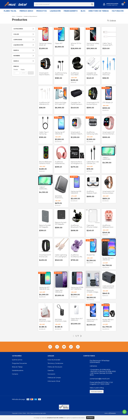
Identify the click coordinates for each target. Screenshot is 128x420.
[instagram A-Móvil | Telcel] (50, 347)
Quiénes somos (17, 360)
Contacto (15, 374)
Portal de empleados (96, 391)
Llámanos (93, 366)
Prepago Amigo (26, 11)
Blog (83, 11)
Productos (41, 11)
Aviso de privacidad (54, 360)
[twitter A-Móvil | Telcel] (78, 347)
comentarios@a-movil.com (100, 379)
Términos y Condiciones (55, 363)
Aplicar (31, 72)
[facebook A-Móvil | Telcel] (57, 347)
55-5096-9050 (111, 371)
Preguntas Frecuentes (19, 363)
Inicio (13, 16)
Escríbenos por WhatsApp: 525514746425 (100, 361)
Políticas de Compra (54, 377)
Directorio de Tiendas (99, 11)
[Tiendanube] (110, 413)
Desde (15, 69)
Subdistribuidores (17, 370)
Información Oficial (54, 381)
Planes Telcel (10, 11)
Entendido (90, 417)
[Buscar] (92, 4)
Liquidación (55, 11)
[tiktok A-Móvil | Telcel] (71, 347)
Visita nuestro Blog (97, 388)
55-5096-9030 (105, 370)
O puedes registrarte (111, 5)
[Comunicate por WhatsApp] (124, 412)
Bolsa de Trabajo (17, 367)
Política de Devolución (55, 367)
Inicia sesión (114, 3)
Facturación (118, 11)
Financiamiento (71, 11)
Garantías (51, 370)
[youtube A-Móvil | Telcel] (64, 347)
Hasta (22, 69)
